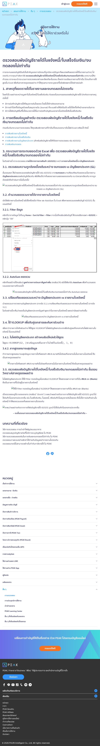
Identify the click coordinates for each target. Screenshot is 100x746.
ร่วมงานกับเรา (8, 724)
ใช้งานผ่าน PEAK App (11, 568)
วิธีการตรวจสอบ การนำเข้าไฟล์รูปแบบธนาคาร (22, 429)
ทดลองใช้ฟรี (82, 3)
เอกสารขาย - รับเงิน (10, 490)
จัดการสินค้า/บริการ (10, 512)
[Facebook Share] (47, 454)
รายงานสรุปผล (8, 554)
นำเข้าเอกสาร (10, 605)
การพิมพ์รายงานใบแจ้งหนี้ (16, 133)
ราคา (5, 705)
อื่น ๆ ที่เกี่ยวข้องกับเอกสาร (15, 616)
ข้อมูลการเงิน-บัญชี (10, 504)
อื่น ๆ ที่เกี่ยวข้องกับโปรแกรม (15, 621)
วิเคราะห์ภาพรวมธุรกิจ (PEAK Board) (16, 540)
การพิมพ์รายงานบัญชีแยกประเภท (19, 140)
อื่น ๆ (33, 11)
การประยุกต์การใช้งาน (13, 600)
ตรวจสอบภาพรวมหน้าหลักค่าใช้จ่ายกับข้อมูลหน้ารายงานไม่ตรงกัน (30, 440)
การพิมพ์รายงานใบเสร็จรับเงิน (17, 137)
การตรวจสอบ (45, 11)
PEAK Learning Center (13, 611)
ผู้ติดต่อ (5, 575)
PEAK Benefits (8, 709)
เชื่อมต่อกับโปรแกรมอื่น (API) (13, 547)
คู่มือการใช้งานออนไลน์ (11, 718)
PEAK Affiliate (8, 712)
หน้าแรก (5, 11)
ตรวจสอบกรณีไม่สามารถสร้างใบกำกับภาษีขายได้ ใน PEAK (27, 443)
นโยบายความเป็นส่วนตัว (11, 727)
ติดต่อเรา (13, 676)
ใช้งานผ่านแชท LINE (10, 561)
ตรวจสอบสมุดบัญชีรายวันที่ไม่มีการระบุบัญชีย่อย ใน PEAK (27, 432)
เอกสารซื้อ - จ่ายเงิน (10, 497)
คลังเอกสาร (7, 582)
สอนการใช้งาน (20, 11)
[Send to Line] (52, 454)
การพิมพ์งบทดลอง (13, 144)
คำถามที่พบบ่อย (8, 721)
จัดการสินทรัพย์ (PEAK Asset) (14, 526)
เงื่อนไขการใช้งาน (9, 731)
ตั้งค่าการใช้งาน (9, 483)
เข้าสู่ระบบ (65, 3)
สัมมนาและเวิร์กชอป (9, 715)
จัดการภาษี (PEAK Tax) (11, 533)
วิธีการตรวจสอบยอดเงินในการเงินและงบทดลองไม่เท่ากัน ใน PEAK (30, 436)
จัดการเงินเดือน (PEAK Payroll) (14, 519)
